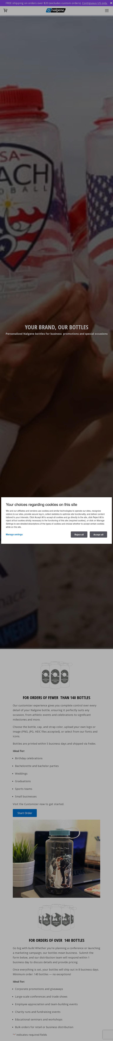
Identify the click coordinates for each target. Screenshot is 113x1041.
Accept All (98, 534)
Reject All (79, 534)
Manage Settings (14, 534)
